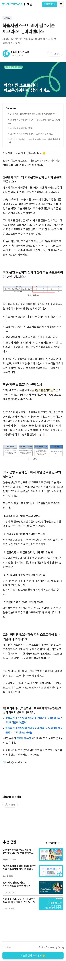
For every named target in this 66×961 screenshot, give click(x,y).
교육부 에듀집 (24, 738)
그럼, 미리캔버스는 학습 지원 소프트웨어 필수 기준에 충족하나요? (34, 141)
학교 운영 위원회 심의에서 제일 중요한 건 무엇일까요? (30, 133)
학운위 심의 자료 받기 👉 (33, 955)
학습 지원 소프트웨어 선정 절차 (21, 128)
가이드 (7, 18)
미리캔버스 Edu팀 (20, 52)
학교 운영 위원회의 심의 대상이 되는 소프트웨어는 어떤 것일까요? (34, 121)
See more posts (53, 842)
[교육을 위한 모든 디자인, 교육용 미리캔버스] (12, 4)
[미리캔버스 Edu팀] (6, 53)
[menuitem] (55, 54)
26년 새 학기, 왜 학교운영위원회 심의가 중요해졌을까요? (31, 114)
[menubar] (54, 53)
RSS (41, 947)
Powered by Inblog (55, 947)
